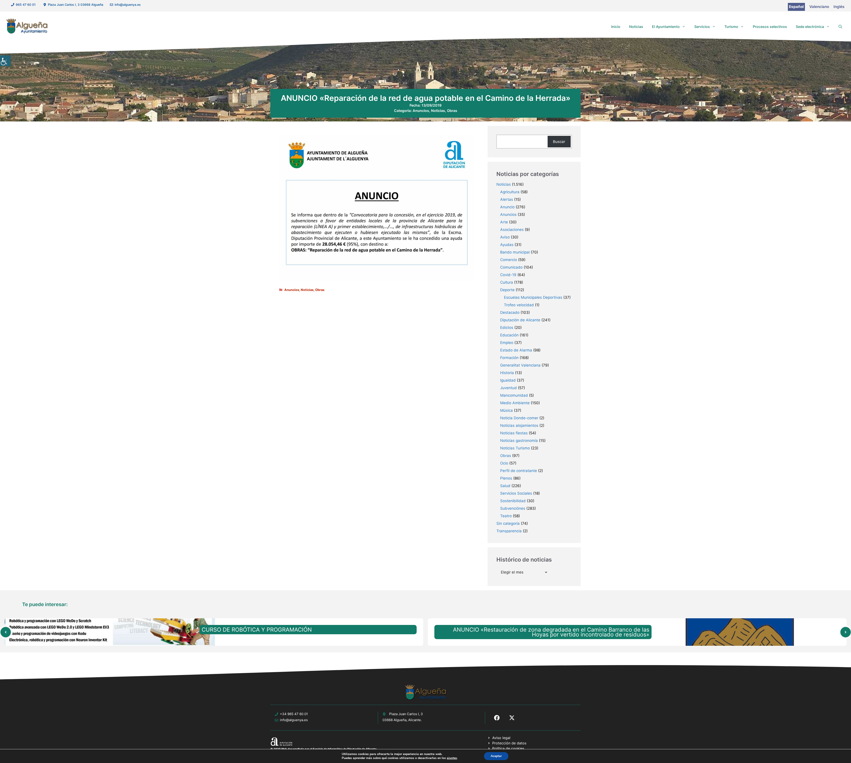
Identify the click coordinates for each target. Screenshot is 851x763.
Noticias (636, 26)
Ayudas (506, 244)
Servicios (702, 26)
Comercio (508, 260)
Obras (452, 110)
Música (506, 410)
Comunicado (511, 267)
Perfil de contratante (518, 470)
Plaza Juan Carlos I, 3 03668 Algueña (75, 4)
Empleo (506, 342)
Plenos (506, 478)
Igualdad (508, 380)
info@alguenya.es (128, 4)
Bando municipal (515, 252)
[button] (840, 26)
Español (796, 6)
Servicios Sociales (516, 493)
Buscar (559, 141)
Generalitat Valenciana (520, 365)
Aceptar (496, 756)
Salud (505, 486)
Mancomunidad (514, 395)
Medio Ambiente (515, 403)
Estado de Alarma (516, 350)
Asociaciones (512, 229)
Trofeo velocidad (519, 305)
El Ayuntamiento (666, 26)
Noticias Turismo (515, 448)
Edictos (506, 327)
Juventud (508, 388)
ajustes (452, 758)
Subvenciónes (512, 508)
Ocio (504, 463)
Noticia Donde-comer (519, 418)
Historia (507, 373)
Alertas (506, 199)
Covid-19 (508, 275)
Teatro (506, 516)
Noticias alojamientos (519, 425)
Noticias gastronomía (519, 440)
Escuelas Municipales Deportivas (533, 297)
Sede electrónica (810, 26)
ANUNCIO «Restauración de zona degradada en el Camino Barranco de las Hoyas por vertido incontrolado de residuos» (551, 632)
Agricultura (509, 192)
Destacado (509, 312)
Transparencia (509, 531)
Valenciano (819, 6)
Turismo (731, 26)
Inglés (838, 6)
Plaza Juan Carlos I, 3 (406, 714)
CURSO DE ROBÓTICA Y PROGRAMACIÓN (257, 629)
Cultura (506, 282)
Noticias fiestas (514, 433)
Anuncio (507, 207)
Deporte (507, 290)
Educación (509, 335)
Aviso (505, 237)
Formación (509, 357)
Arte (504, 222)
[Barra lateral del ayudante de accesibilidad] (5, 60)
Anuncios (421, 110)
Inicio (615, 26)
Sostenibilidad (513, 501)
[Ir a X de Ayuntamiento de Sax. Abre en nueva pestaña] (512, 718)
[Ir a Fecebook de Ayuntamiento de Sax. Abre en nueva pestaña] (497, 718)
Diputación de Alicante (520, 320)
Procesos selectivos (770, 26)
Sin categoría (508, 523)
